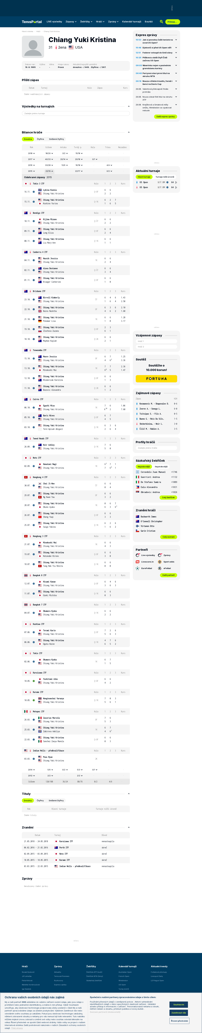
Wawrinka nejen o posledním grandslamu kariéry (157, 67)
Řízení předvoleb (179, 1021)
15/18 (78, 153)
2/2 (49, 775)
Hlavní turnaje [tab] (144, 177)
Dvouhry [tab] (28, 800)
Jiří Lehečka (26, 976)
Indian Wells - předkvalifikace (48, 750)
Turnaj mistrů (124, 989)
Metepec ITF (38, 711)
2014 (30, 769)
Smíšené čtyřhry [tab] (56, 139)
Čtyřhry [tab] (40, 800)
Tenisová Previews (61, 976)
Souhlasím (178, 1004)
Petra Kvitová (27, 980)
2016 (30, 165)
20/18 (77, 159)
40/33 (48, 159)
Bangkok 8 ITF (39, 575)
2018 (30, 153)
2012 (30, 775)
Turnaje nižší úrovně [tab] (165, 177)
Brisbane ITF (39, 291)
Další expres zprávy (166, 116)
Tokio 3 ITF (38, 183)
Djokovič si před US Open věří (157, 47)
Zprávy (112, 21)
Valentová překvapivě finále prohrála (155, 90)
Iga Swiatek (26, 989)
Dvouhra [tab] (28, 139)
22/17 (77, 171)
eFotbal (167, 568)
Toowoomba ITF (39, 350)
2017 (30, 159)
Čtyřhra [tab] (40, 139)
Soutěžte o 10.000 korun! (156, 368)
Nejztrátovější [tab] (161, 466)
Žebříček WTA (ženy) (94, 976)
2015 (30, 171)
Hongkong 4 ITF (40, 477)
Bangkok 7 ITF (39, 604)
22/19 (48, 171)
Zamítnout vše (179, 1013)
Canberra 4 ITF (40, 252)
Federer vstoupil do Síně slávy (157, 52)
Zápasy (70, 21)
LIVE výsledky (54, 21)
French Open (124, 976)
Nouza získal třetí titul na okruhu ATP (157, 98)
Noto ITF (37, 457)
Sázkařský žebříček (94, 980)
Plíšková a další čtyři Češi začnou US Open (155, 59)
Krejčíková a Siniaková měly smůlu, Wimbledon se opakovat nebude (157, 107)
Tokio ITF (37, 653)
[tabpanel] (76, 464)
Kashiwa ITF (38, 624)
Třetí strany (17, 1028)
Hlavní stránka (27, 31)
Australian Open (125, 972)
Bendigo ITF (38, 213)
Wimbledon (123, 980)
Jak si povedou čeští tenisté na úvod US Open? (158, 41)
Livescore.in (147, 562)
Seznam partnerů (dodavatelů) (105, 1012)
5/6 (49, 769)
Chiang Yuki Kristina (52, 31)
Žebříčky (85, 21)
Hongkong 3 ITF (40, 536)
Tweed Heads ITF (41, 438)
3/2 (63, 153)
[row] (76, 153)
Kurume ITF (38, 692)
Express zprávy (60, 985)
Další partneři (169, 575)
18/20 (48, 153)
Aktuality (57, 972)
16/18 (78, 165)
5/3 (78, 769)
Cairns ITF (38, 399)
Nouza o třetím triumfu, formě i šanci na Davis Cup (157, 82)
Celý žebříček (168, 497)
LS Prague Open (157, 980)
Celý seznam (169, 537)
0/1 (93, 159)
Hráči (99, 21)
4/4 (108, 165)
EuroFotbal (146, 568)
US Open (122, 985)
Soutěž (149, 21)
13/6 (63, 165)
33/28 (48, 165)
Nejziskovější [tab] (144, 466)
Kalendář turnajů (131, 21)
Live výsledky (148, 555)
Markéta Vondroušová (31, 985)
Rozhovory (58, 980)
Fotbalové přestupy (159, 972)
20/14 (62, 159)
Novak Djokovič (28, 972)
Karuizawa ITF (39, 672)
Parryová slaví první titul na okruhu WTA (156, 74)
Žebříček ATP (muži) (94, 972)
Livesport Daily (157, 976)
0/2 (108, 171)
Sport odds (169, 562)
